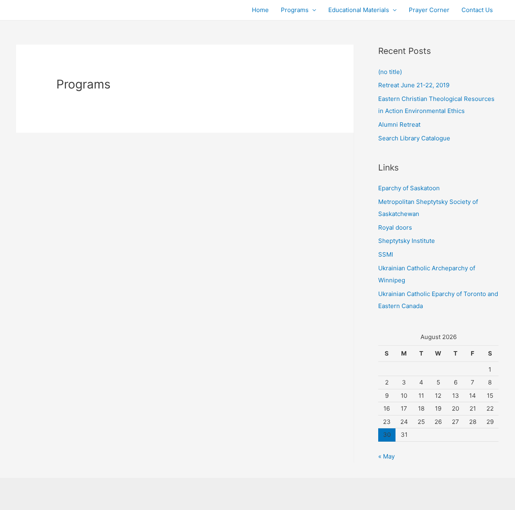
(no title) (390, 72)
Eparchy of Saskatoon (409, 188)
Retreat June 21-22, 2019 (413, 85)
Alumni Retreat (399, 124)
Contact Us (477, 10)
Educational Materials (358, 10)
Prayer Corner (429, 10)
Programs (295, 10)
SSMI (385, 254)
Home (260, 10)
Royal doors (395, 227)
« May (386, 456)
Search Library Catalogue (414, 138)
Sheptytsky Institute (406, 241)
